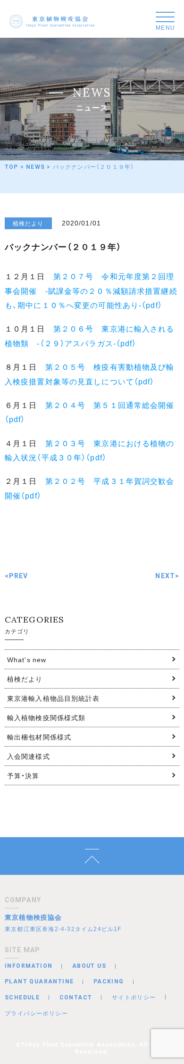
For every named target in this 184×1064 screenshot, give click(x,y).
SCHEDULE (22, 997)
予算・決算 (23, 775)
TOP (11, 167)
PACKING (108, 981)
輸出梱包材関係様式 (39, 736)
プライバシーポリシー (36, 1013)
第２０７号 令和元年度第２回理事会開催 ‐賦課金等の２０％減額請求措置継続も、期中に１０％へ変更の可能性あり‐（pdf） (91, 290)
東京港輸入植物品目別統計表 (53, 698)
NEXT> (167, 576)
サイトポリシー (134, 997)
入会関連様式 (28, 756)
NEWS (35, 167)
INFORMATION (28, 966)
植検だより (25, 678)
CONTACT (75, 997)
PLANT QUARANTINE (39, 981)
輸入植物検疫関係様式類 (46, 717)
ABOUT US (89, 966)
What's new (26, 659)
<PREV (16, 576)
